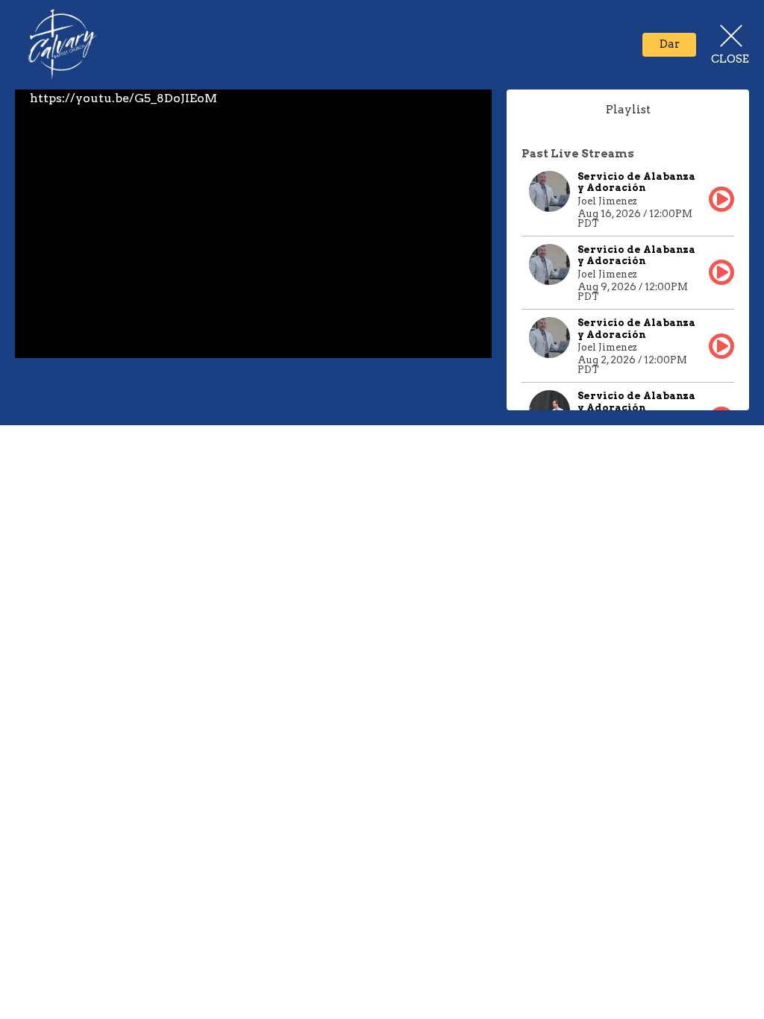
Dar (670, 44)
